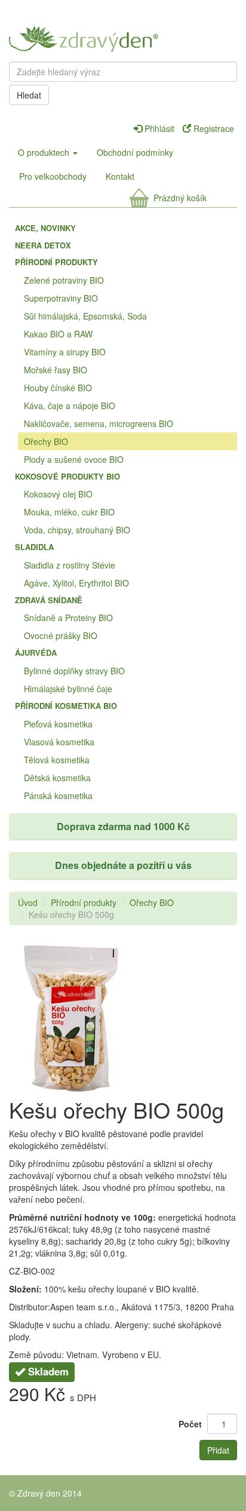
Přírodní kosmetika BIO (66, 705)
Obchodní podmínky (135, 152)
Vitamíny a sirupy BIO (65, 352)
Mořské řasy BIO (55, 370)
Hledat (29, 95)
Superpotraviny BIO (61, 298)
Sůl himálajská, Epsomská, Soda (85, 316)
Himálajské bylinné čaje (68, 689)
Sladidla (34, 546)
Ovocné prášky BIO (60, 635)
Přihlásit (159, 128)
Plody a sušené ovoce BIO (74, 459)
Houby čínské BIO (58, 388)
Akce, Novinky (45, 228)
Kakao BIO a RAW (58, 334)
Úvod (28, 902)
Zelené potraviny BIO (64, 280)
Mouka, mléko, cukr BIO (69, 512)
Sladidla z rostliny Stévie (69, 565)
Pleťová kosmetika (58, 724)
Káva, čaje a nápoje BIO (69, 405)
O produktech (45, 152)
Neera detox (43, 245)
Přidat (218, 1450)
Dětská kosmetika (57, 778)
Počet (190, 1424)
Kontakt (120, 176)
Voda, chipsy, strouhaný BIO (77, 530)
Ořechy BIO (46, 441)
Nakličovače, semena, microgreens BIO (98, 423)
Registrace (212, 128)
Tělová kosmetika (57, 760)
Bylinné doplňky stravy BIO (74, 671)
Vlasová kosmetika (59, 742)
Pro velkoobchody (53, 176)
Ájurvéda (36, 652)
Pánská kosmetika (58, 795)
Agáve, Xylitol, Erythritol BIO (76, 583)
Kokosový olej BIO (58, 494)
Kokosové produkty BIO (67, 476)
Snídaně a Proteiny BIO (68, 618)
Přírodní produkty (56, 262)
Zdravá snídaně (48, 600)
